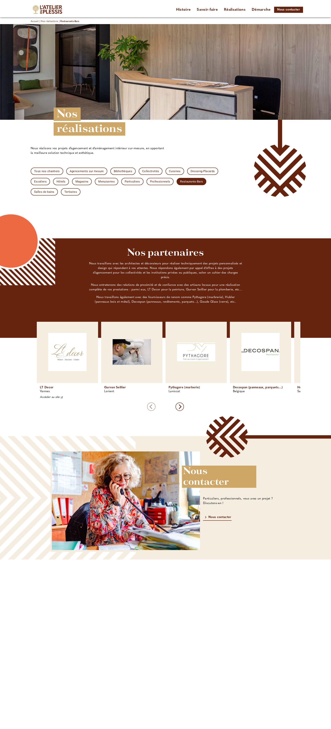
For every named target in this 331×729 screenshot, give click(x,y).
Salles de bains (44, 192)
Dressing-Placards (203, 171)
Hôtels (61, 181)
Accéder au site (50, 397)
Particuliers (132, 181)
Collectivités (150, 171)
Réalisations (235, 10)
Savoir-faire (207, 10)
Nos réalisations (49, 21)
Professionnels (160, 181)
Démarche (261, 10)
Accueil (35, 21)
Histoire (183, 10)
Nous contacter (288, 9)
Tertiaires (70, 192)
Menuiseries (106, 181)
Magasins (81, 181)
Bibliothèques (123, 171)
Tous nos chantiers (47, 171)
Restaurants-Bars (191, 181)
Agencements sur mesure (87, 171)
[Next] (179, 406)
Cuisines (175, 171)
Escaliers (40, 181)
